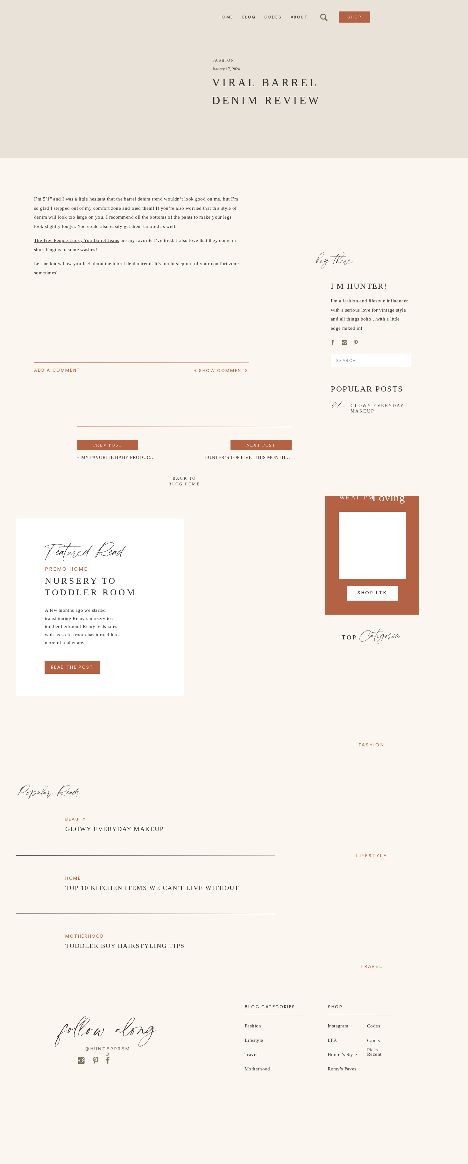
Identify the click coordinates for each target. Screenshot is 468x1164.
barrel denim (137, 198)
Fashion (223, 60)
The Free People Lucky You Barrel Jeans (76, 240)
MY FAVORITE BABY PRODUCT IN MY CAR (131, 457)
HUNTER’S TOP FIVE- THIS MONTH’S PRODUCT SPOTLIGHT (273, 457)
